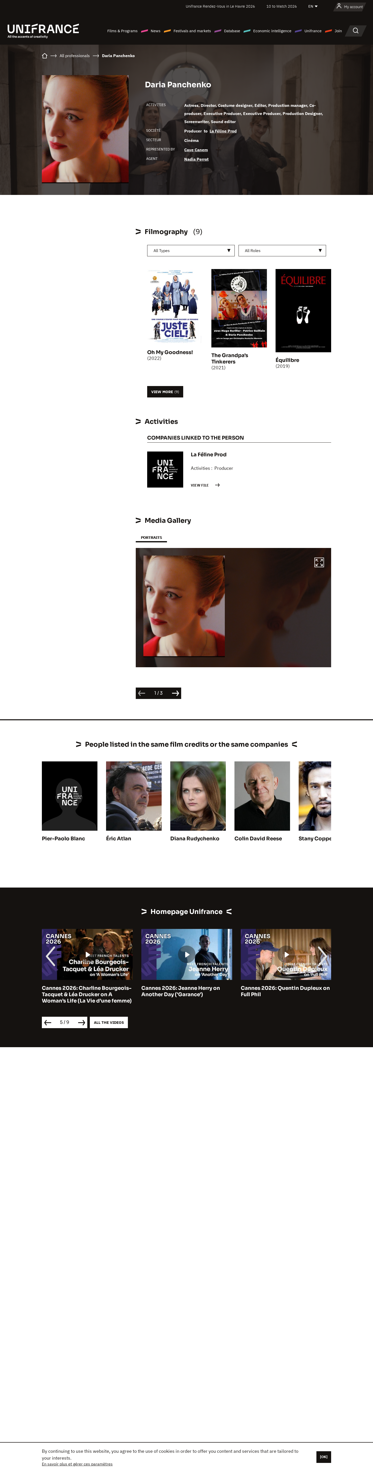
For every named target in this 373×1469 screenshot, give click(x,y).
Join (338, 30)
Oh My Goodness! (170, 352)
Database (232, 30)
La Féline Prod (223, 130)
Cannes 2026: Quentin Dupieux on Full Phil (285, 991)
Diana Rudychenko (194, 839)
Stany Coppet (316, 839)
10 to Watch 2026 (281, 6)
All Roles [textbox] (253, 250)
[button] (319, 563)
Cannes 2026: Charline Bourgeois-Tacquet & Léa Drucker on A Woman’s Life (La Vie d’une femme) (87, 994)
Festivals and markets (192, 30)
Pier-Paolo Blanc (63, 839)
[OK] (324, 1457)
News (155, 30)
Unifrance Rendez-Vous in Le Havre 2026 (220, 6)
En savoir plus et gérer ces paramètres (77, 1463)
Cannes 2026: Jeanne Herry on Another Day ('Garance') (180, 991)
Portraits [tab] (151, 537)
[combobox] (191, 250)
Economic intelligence (272, 30)
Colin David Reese (258, 839)
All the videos (109, 1022)
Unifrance (312, 30)
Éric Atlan (118, 839)
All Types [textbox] (162, 250)
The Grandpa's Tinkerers (229, 358)
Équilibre (287, 360)
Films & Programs (122, 30)
